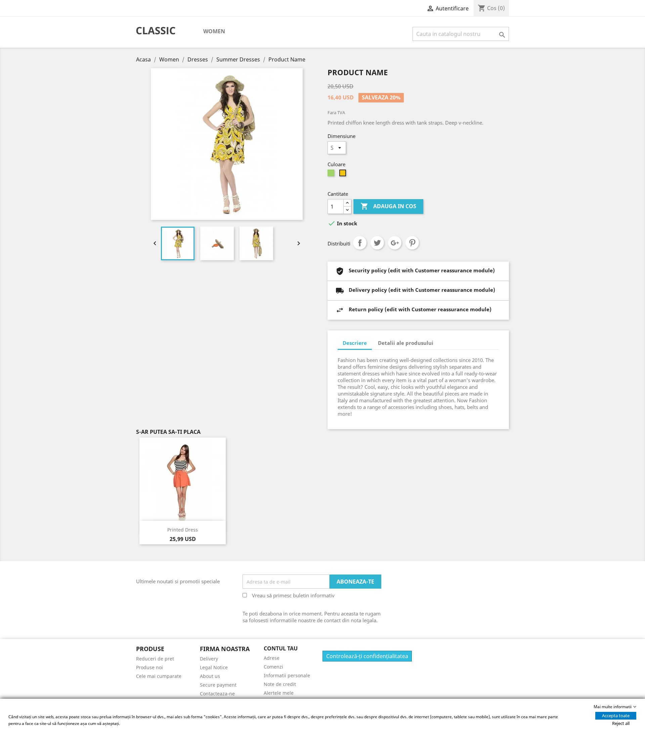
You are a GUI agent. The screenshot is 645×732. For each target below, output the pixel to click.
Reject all (621, 723)
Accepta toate (616, 716)
